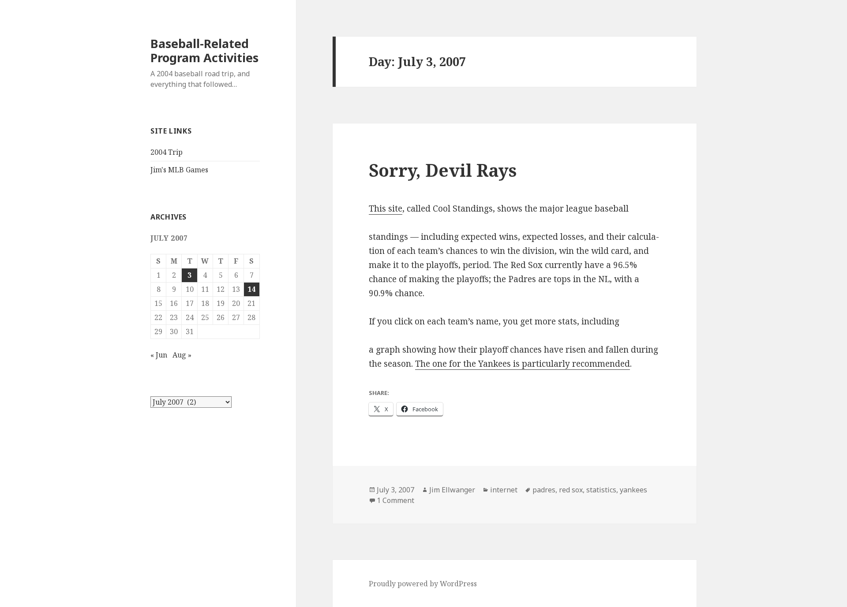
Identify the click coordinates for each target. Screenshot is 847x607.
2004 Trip (166, 152)
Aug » (181, 355)
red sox (571, 490)
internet (503, 490)
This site (385, 208)
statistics (601, 490)
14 (251, 289)
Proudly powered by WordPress (423, 583)
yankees (633, 490)
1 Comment (395, 500)
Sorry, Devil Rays (443, 170)
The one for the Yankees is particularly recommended (522, 363)
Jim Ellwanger (452, 490)
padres (543, 490)
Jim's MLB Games (179, 170)
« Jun (158, 355)
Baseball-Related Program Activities (204, 50)
